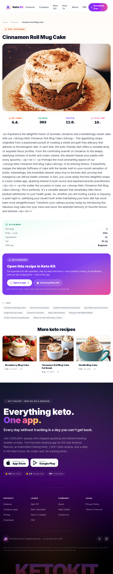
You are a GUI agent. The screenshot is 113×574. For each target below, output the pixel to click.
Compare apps (11, 509)
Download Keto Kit (49, 282)
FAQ (33, 520)
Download (8, 520)
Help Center (64, 509)
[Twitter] (99, 539)
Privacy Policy (92, 504)
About (61, 504)
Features (8, 504)
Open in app (19, 282)
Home (5, 22)
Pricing (7, 514)
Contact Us (63, 514)
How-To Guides (38, 514)
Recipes (14, 22)
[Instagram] (106, 539)
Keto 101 (35, 504)
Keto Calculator (38, 509)
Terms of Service (94, 509)
